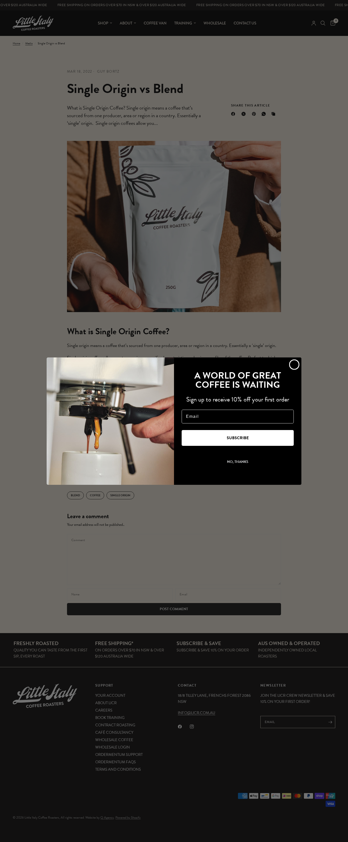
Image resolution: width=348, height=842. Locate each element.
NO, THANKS (237, 461)
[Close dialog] (294, 364)
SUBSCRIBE (238, 438)
